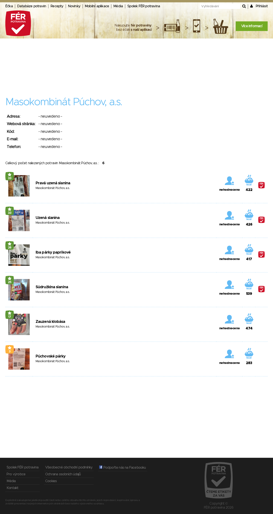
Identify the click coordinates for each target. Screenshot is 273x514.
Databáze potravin (31, 6)
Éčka (9, 6)
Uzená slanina (48, 218)
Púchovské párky (51, 356)
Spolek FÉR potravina (143, 6)
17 (9, 316)
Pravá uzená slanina (53, 183)
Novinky (74, 6)
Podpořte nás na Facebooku (124, 467)
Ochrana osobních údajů (63, 474)
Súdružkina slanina (52, 287)
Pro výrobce (16, 474)
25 (10, 282)
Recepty (57, 6)
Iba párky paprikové (53, 252)
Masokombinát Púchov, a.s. (53, 188)
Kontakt (12, 488)
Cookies (51, 481)
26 (10, 247)
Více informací (251, 26)
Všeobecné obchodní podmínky (68, 467)
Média (118, 6)
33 (10, 178)
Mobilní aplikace (97, 6)
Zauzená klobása (50, 322)
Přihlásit (262, 6)
